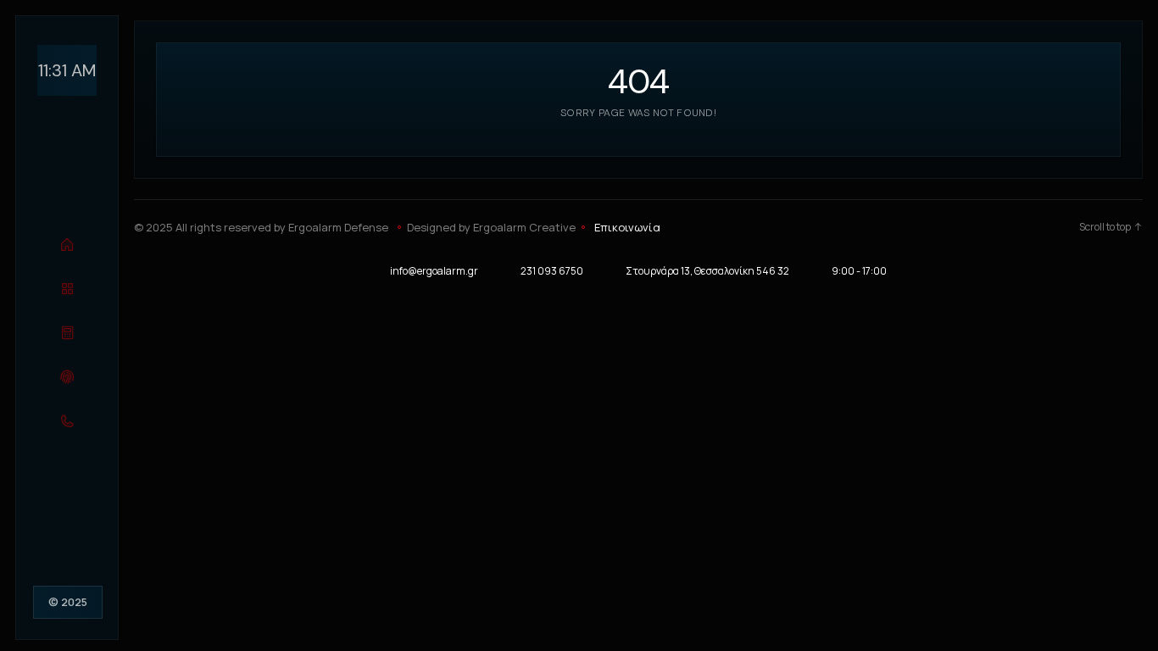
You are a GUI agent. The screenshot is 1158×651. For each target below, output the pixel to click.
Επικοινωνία (627, 227)
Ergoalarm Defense (338, 227)
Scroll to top (1105, 227)
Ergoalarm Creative (524, 227)
